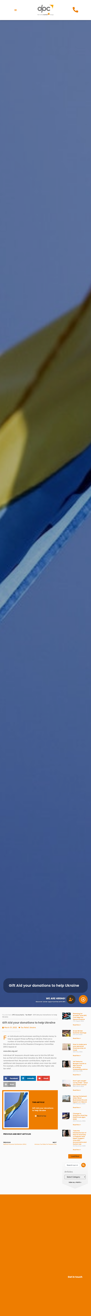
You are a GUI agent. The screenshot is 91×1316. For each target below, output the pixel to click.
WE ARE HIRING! (55, 998)
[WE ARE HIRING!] (71, 999)
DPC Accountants (18, 1015)
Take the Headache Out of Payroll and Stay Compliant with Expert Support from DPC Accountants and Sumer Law (79, 1137)
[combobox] (72, 1165)
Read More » (77, 1025)
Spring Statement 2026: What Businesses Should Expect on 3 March (80, 1099)
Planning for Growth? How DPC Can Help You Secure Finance (80, 1016)
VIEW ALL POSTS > (75, 1182)
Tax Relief (28, 1015)
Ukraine (33, 1027)
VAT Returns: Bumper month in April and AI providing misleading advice (80, 1065)
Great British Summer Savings (79, 1032)
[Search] (83, 1165)
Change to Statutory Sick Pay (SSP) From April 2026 (80, 1116)
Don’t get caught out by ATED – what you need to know (80, 1083)
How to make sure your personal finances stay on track (80, 1047)
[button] (15, 10)
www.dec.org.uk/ (10, 1051)
